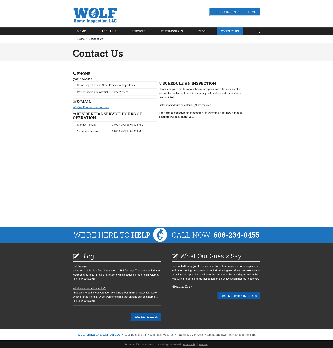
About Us (108, 31)
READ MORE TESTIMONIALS (238, 296)
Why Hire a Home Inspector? (89, 288)
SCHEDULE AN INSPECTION (235, 12)
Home (81, 31)
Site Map (203, 344)
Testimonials (172, 31)
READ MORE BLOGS (146, 316)
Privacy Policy (190, 344)
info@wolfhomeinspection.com (91, 107)
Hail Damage (80, 266)
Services (138, 31)
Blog (202, 31)
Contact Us (230, 31)
